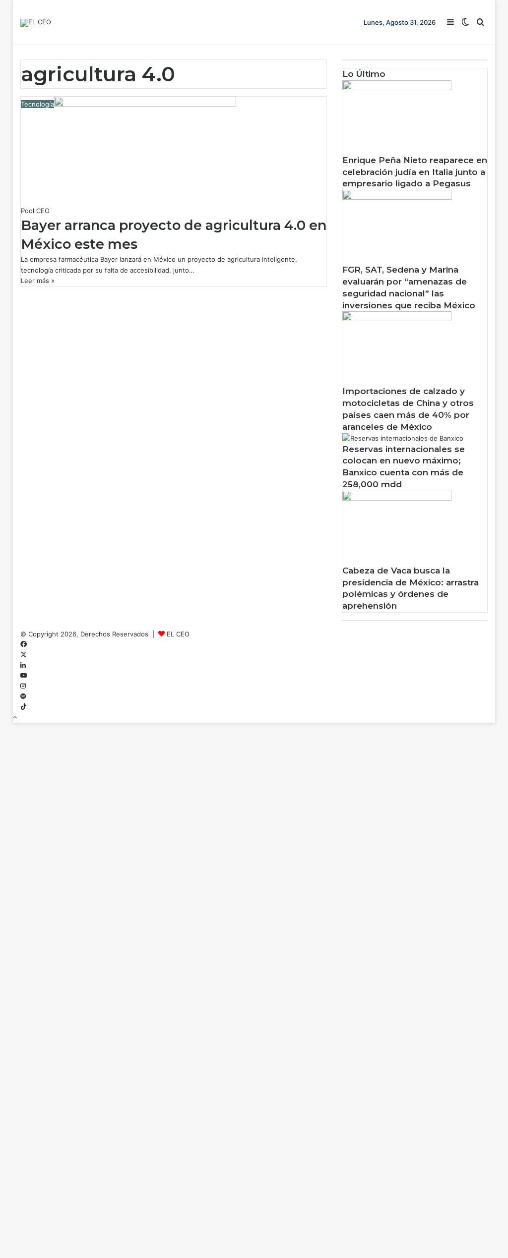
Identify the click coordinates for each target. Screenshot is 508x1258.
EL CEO (178, 634)
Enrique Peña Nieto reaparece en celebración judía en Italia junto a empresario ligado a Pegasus (414, 172)
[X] (23, 655)
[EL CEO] (35, 23)
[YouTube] (23, 676)
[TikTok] (23, 707)
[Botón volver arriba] (15, 717)
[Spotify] (23, 696)
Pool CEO (35, 211)
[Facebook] (23, 644)
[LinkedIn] (23, 665)
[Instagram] (23, 686)
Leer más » (38, 281)
